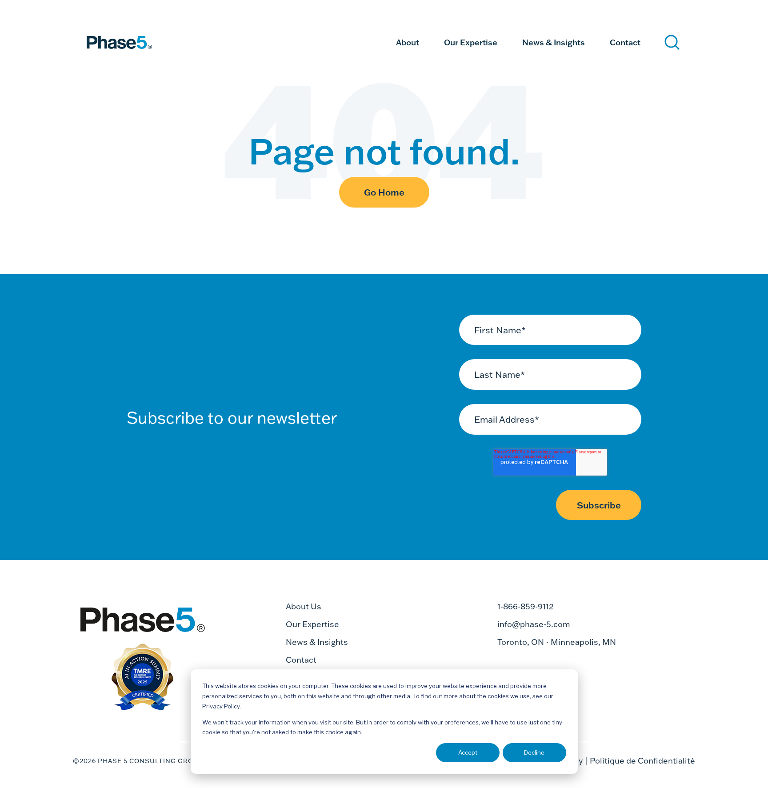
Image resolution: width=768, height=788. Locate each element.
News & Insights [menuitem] (553, 42)
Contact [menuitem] (625, 42)
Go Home (384, 192)
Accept (467, 752)
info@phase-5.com (533, 624)
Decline (534, 752)
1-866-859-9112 (525, 606)
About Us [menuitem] (303, 606)
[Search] (672, 42)
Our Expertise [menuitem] (470, 42)
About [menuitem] (407, 42)
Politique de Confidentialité (642, 761)
